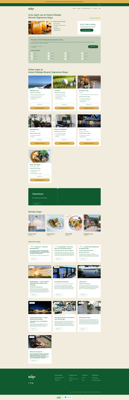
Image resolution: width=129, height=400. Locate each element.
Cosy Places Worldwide (96, 380)
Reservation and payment (59, 377)
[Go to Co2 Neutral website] (68, 397)
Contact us (71, 377)
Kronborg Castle (36, 357)
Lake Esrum (90, 287)
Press (83, 380)
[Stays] (31, 8)
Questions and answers (73, 378)
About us (84, 377)
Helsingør (43, 357)
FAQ (83, 378)
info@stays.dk (85, 392)
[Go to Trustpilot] (58, 397)
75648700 (92, 392)
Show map (34, 47)
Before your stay (58, 378)
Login (100, 4)
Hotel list (70, 380)
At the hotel (57, 380)
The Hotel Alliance (95, 378)
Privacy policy (94, 377)
